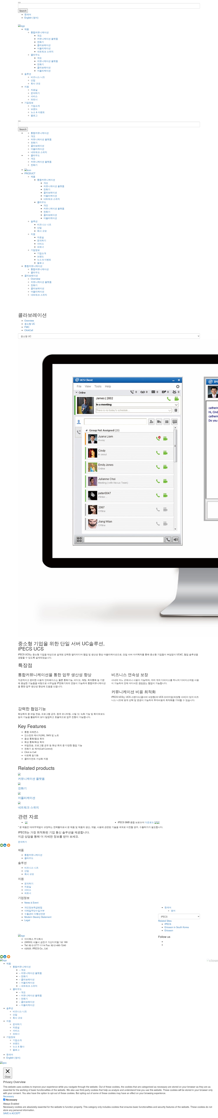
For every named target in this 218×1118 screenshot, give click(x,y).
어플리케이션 (44, 48)
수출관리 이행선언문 (34, 913)
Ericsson (169, 930)
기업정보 (28, 102)
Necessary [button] (8, 1096)
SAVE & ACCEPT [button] (11, 1113)
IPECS (168, 924)
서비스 (34, 96)
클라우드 (35, 54)
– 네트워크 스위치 (28, 985)
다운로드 (149, 822)
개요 (39, 35)
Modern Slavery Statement (37, 917)
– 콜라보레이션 (26, 979)
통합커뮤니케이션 (40, 32)
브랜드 (34, 109)
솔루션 (27, 73)
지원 (26, 86)
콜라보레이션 (44, 45)
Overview (35, 278)
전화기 (40, 41)
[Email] (1, 845)
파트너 (34, 99)
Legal (27, 920)
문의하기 (35, 93)
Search (22, 10)
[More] (8, 845)
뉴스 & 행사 (18, 1046)
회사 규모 (35, 83)
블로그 (34, 115)
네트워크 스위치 (45, 51)
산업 (33, 80)
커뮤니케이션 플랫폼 (47, 38)
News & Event (31, 902)
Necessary (11, 1099)
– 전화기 (23, 976)
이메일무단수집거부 (34, 910)
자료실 (34, 89)
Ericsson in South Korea (177, 927)
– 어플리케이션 (26, 982)
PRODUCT (29, 173)
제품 (26, 29)
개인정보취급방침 (33, 907)
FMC (26, 327)
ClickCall (28, 330)
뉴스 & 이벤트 (38, 112)
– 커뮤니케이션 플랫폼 (30, 973)
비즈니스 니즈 (38, 77)
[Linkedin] (4, 845)
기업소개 (35, 105)
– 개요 (22, 969)
